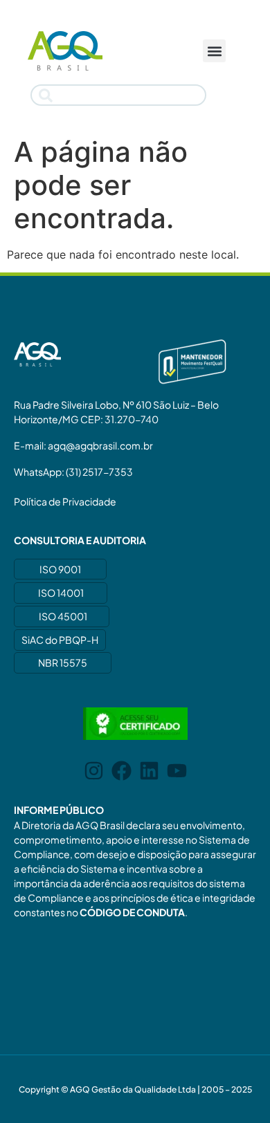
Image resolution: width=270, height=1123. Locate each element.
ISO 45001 (63, 616)
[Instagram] (94, 771)
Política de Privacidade (65, 501)
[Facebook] (121, 771)
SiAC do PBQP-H (59, 639)
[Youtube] (177, 771)
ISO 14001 (61, 592)
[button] (214, 50)
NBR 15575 (62, 662)
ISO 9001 (60, 569)
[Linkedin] (149, 771)
